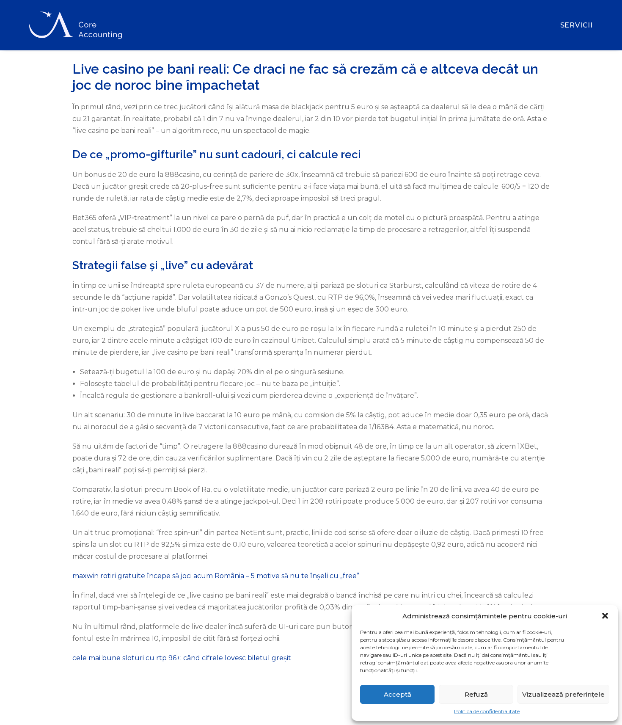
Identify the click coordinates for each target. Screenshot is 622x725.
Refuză (476, 694)
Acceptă (397, 694)
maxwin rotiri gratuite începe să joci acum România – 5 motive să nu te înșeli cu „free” (215, 576)
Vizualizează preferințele (563, 694)
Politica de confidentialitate (487, 711)
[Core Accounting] (75, 25)
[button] (605, 616)
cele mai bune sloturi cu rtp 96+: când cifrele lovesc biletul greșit (181, 658)
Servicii (576, 25)
